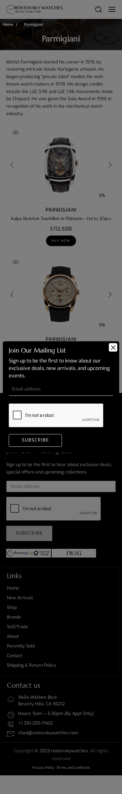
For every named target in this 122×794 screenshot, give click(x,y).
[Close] (113, 347)
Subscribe (35, 440)
